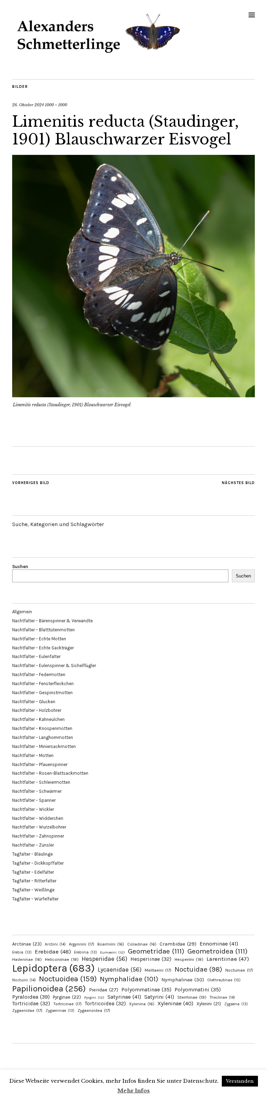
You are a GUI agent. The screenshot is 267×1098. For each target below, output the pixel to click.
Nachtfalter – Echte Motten (39, 638)
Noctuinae (239, 970)
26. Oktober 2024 (28, 104)
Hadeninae (27, 959)
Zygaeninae (60, 1010)
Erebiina (85, 952)
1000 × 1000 (56, 104)
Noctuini (24, 980)
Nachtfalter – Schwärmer (37, 791)
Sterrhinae (192, 997)
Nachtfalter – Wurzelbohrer (39, 827)
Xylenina (141, 1003)
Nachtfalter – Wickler (33, 809)
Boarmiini (110, 944)
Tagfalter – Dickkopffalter (38, 863)
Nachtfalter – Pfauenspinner (39, 764)
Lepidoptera (53, 968)
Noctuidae (198, 969)
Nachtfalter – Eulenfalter (36, 656)
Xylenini (208, 1003)
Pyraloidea (31, 996)
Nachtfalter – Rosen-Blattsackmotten (50, 773)
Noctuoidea (68, 978)
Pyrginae (67, 997)
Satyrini (159, 996)
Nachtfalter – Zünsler (33, 845)
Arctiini (55, 944)
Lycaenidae (119, 969)
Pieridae (103, 990)
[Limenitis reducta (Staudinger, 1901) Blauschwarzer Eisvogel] (133, 395)
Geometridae (156, 951)
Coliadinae (141, 944)
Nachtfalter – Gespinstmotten (42, 692)
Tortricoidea (105, 1003)
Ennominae (219, 943)
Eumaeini (112, 952)
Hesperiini (189, 959)
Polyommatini (198, 990)
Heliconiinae (62, 959)
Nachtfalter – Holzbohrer (36, 710)
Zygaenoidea (94, 1010)
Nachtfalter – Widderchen (37, 818)
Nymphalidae (129, 979)
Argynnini (81, 944)
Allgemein (22, 611)
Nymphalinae (182, 979)
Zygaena (236, 1004)
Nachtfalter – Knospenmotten (42, 728)
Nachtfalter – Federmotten (38, 674)
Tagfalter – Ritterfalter (34, 880)
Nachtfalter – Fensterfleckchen (43, 683)
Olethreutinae (224, 980)
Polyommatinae (146, 990)
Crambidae (178, 944)
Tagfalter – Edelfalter (33, 872)
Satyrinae (124, 996)
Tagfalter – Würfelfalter (35, 898)
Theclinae (222, 997)
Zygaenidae (27, 1010)
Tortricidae (31, 1003)
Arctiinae (27, 944)
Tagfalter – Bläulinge (32, 854)
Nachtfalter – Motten (33, 755)
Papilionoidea (49, 988)
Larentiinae (228, 959)
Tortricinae (67, 1003)
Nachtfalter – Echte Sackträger (43, 647)
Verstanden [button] (240, 1081)
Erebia (22, 952)
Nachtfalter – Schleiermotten (41, 782)
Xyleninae (175, 1003)
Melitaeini (158, 970)
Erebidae (53, 951)
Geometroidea (217, 951)
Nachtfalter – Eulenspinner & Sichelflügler (54, 665)
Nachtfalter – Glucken (33, 701)
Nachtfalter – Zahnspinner (38, 836)
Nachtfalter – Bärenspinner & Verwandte (52, 620)
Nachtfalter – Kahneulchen (38, 719)
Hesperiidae (104, 958)
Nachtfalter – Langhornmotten (42, 737)
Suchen (20, 566)
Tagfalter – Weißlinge (33, 889)
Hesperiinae (150, 959)
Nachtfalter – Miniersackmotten (44, 746)
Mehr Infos (134, 1090)
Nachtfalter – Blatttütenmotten (43, 629)
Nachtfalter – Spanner (34, 800)
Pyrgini (94, 997)
